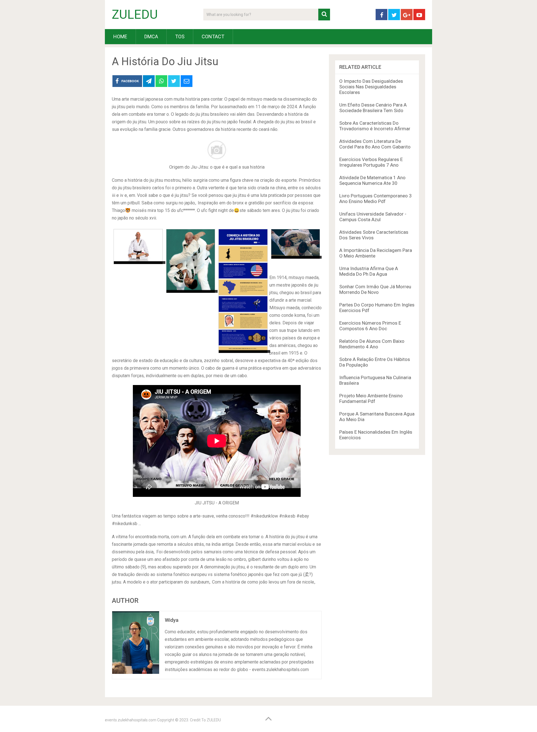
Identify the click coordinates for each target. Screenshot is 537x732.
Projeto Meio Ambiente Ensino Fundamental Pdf (371, 398)
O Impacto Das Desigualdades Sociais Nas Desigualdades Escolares (371, 86)
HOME (120, 36)
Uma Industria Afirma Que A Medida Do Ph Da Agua (368, 271)
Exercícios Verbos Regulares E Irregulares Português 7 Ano (371, 162)
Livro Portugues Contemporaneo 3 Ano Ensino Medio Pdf (375, 198)
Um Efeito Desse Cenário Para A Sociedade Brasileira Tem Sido (373, 107)
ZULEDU (135, 14)
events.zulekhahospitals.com (130, 720)
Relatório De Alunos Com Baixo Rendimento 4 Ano (371, 344)
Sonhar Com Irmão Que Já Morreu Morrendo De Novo (375, 289)
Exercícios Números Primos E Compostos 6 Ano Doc (370, 325)
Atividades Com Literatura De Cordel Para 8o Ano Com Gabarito (375, 144)
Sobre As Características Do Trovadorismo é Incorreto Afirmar (374, 125)
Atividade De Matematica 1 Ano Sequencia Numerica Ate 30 (372, 180)
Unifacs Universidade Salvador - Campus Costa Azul (372, 216)
